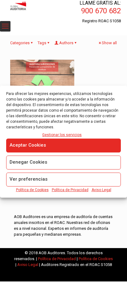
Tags (42, 43)
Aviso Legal (101, 190)
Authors (66, 43)
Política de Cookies (32, 190)
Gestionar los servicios (62, 135)
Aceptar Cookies (28, 145)
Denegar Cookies (28, 162)
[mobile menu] (5, 26)
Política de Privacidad (70, 190)
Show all (109, 43)
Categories (20, 43)
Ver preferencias (28, 179)
